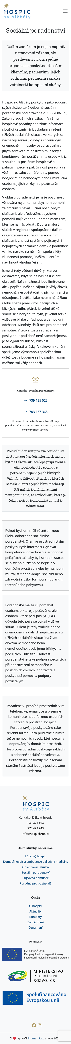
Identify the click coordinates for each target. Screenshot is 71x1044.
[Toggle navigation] (65, 11)
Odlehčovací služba (35, 867)
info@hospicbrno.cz (35, 834)
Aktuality (35, 911)
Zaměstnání (35, 922)
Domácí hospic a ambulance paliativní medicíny (35, 862)
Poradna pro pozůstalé (35, 883)
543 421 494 (35, 823)
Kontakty (35, 917)
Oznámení (35, 928)
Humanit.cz (36, 1038)
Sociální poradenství (36, 873)
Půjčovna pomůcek (35, 878)
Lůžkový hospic (35, 856)
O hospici (35, 906)
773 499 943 (35, 828)
